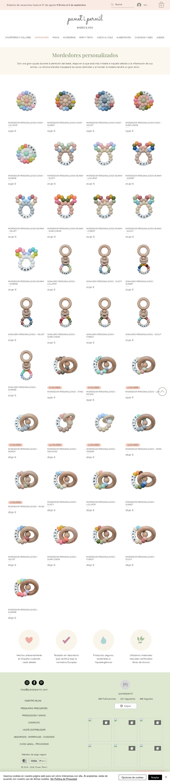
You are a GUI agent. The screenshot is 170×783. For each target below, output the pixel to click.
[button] (161, 5)
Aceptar (155, 777)
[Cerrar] (166, 777)
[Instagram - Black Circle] (27, 682)
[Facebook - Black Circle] (34, 682)
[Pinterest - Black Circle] (41, 682)
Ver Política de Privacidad (63, 779)
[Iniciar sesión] (138, 5)
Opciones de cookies (132, 777)
